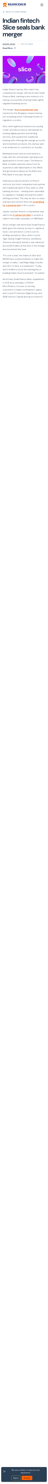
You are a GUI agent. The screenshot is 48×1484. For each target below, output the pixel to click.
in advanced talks (22, 215)
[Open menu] (42, 5)
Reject (16, 1478)
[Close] (35, 1478)
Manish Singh (9, 44)
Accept (27, 1478)
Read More (8, 48)
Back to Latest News (16, 12)
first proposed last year (26, 109)
